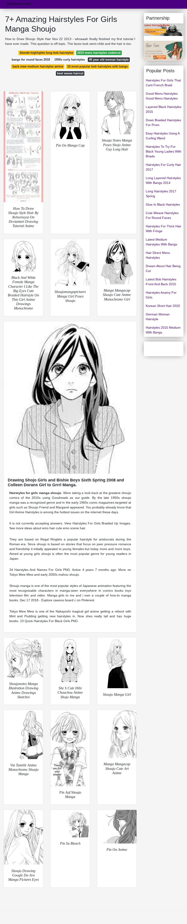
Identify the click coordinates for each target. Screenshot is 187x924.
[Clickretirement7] (163, 50)
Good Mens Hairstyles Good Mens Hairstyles (162, 96)
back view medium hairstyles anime (38, 66)
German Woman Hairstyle (158, 316)
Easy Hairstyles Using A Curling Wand (162, 136)
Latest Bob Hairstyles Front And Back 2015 (161, 281)
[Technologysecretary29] (163, 29)
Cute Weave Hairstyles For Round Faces (162, 215)
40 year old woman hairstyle (109, 59)
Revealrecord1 (19, 4)
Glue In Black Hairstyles (163, 204)
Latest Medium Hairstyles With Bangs (161, 242)
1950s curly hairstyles (69, 59)
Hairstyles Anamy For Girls (161, 295)
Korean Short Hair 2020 (163, 306)
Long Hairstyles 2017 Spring (161, 193)
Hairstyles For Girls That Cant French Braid (163, 82)
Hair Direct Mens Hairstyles (158, 255)
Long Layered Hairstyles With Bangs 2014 (163, 180)
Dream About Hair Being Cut (163, 268)
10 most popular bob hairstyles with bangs (97, 66)
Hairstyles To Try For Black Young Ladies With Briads (163, 151)
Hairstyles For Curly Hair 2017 (163, 167)
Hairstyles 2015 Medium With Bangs (163, 330)
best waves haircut (70, 73)
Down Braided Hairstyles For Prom (163, 122)
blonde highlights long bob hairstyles (46, 52)
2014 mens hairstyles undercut (98, 52)
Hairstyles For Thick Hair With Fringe (163, 228)
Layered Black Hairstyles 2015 (163, 109)
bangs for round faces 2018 (31, 59)
